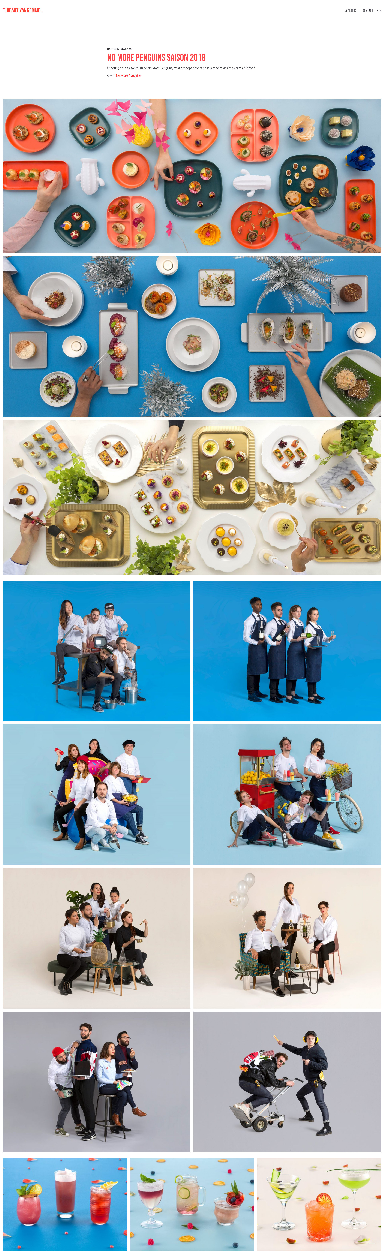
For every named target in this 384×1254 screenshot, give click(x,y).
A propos (351, 10)
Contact (368, 10)
